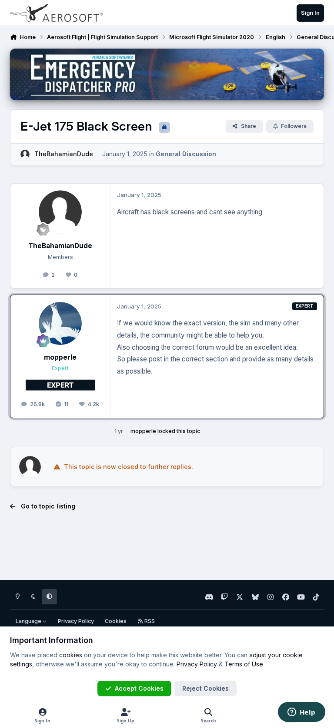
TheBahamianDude (63, 153)
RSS (149, 621)
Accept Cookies (139, 688)
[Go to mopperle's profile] (60, 323)
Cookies (116, 621)
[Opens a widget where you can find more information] (301, 713)
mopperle (60, 357)
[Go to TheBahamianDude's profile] (25, 154)
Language (29, 621)
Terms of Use (243, 664)
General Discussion (186, 153)
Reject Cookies (205, 688)
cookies (70, 655)
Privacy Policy (76, 621)
